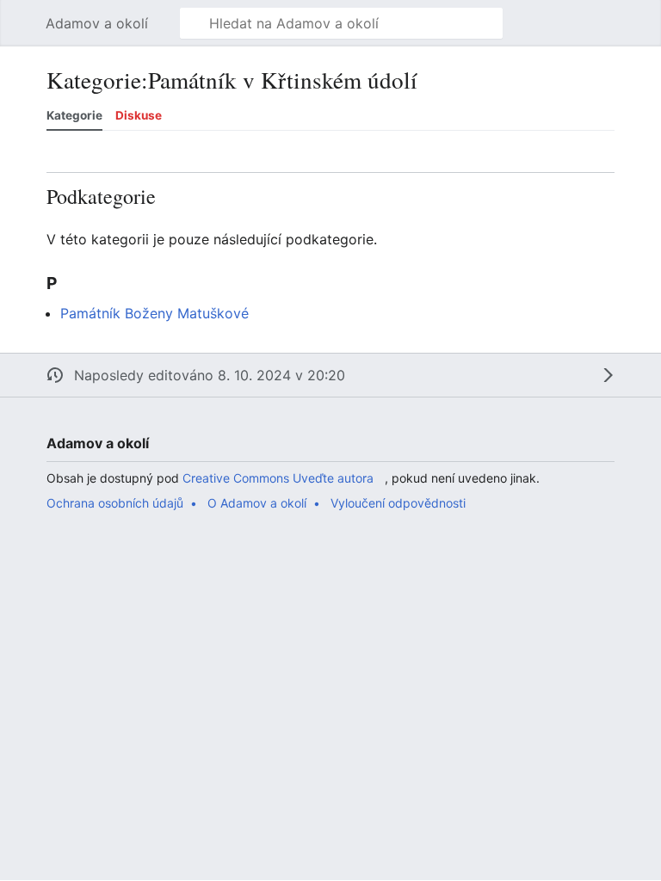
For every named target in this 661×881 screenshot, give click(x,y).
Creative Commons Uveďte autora (278, 478)
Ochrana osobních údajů (114, 503)
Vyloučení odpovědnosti (398, 503)
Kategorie (74, 115)
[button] (22, 23)
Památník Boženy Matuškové (154, 313)
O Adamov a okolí (256, 503)
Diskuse (138, 115)
